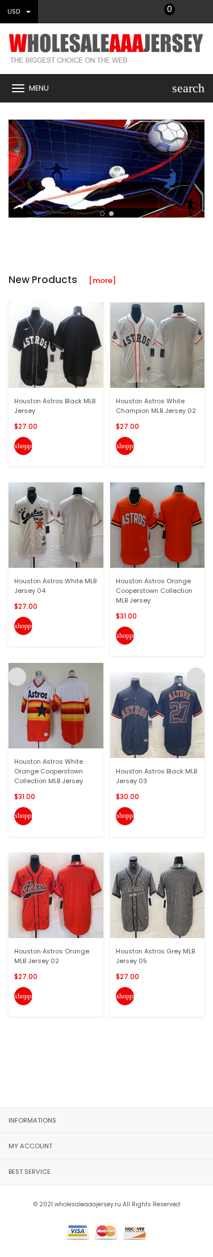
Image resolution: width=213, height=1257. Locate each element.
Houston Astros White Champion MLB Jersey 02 (156, 405)
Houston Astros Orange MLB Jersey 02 (51, 956)
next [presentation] (195, 165)
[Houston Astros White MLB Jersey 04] (56, 525)
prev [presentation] (17, 165)
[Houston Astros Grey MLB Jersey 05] (157, 895)
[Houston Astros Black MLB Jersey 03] (157, 714)
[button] (102, 213)
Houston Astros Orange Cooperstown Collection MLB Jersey (154, 590)
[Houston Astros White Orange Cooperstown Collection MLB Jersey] (56, 705)
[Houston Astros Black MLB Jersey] (56, 344)
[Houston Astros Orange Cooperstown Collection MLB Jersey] (157, 525)
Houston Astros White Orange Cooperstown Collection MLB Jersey (48, 771)
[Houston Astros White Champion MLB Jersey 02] (157, 344)
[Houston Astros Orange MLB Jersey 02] (56, 895)
